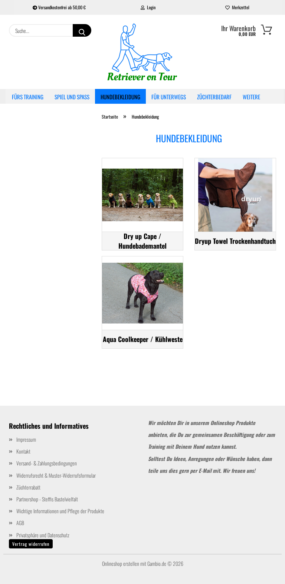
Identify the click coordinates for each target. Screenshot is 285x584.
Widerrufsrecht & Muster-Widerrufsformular (56, 475)
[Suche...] (82, 30)
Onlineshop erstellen (120, 563)
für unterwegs (168, 97)
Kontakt (23, 451)
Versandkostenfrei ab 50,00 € (61, 7)
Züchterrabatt (28, 487)
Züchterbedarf (214, 97)
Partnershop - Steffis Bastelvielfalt (47, 499)
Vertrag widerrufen (30, 544)
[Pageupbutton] (264, 573)
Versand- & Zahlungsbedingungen (46, 463)
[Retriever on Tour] (142, 52)
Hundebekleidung (120, 97)
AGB (20, 523)
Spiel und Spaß (72, 97)
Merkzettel (239, 7)
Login (150, 7)
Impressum (26, 439)
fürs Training (27, 97)
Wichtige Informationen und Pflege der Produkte (60, 511)
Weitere (251, 97)
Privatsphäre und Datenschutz (42, 535)
